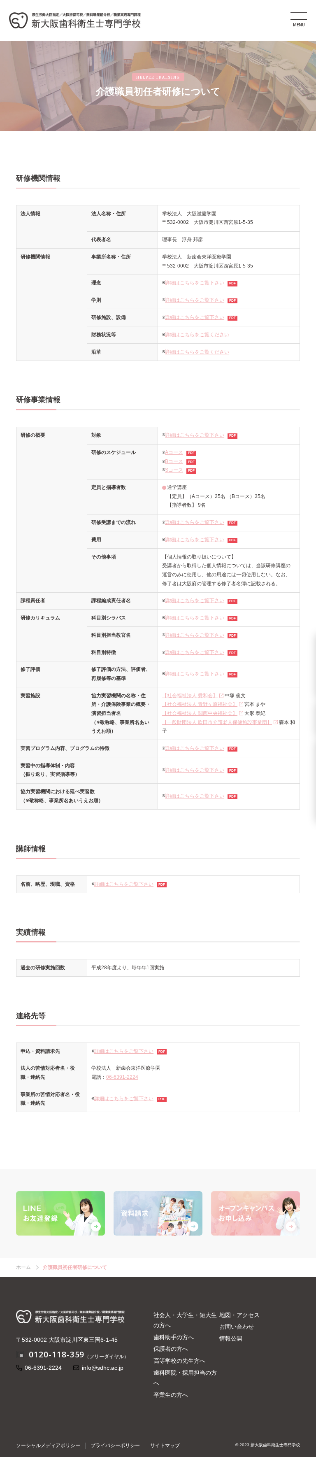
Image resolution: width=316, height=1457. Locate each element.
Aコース (174, 452)
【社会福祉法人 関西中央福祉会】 (199, 713)
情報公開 (230, 1338)
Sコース (174, 470)
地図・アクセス (239, 1315)
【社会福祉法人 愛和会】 (190, 695)
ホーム (23, 1267)
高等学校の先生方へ (179, 1360)
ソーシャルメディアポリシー (48, 1445)
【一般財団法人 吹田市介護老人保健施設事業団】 (217, 722)
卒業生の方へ (170, 1395)
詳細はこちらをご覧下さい (194, 283)
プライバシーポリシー (115, 1445)
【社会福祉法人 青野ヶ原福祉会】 (199, 704)
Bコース (174, 461)
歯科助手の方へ (173, 1337)
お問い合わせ (236, 1326)
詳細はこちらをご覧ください (197, 334)
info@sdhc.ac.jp (102, 1368)
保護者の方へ (170, 1348)
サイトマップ (165, 1445)
